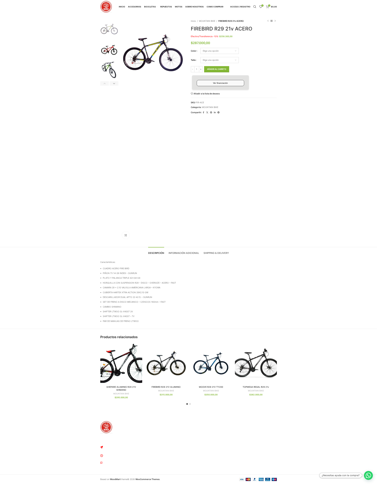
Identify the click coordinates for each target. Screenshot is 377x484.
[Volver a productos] (271, 21)
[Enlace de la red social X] (207, 112)
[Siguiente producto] (275, 21)
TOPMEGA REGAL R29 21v (256, 387)
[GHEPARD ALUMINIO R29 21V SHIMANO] (121, 363)
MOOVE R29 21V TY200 (211, 387)
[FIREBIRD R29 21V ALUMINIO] (166, 363)
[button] (104, 83)
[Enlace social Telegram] (218, 112)
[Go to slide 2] (190, 404)
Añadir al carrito (216, 69)
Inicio (193, 21)
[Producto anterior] (268, 21)
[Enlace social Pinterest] (211, 112)
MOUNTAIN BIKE (207, 21)
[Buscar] (255, 7)
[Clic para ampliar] (125, 235)
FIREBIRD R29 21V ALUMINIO (166, 387)
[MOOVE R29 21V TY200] (211, 363)
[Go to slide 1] (187, 404)
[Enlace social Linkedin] (215, 112)
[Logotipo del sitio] (106, 6)
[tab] (156, 251)
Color (193, 51)
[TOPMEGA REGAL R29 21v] (256, 363)
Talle (193, 60)
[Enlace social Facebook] (203, 112)
